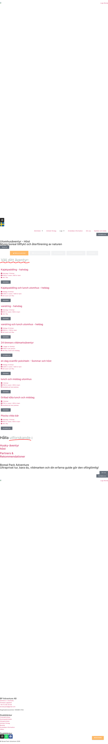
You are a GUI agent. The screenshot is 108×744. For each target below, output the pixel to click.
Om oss (88, 231)
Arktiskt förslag (51, 231)
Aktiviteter (37, 231)
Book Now (98, 737)
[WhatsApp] (6, 736)
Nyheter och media (100, 231)
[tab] (19, 253)
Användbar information (75, 231)
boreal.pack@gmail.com (7, 706)
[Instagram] (2, 220)
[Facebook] (10, 736)
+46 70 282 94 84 (6, 704)
